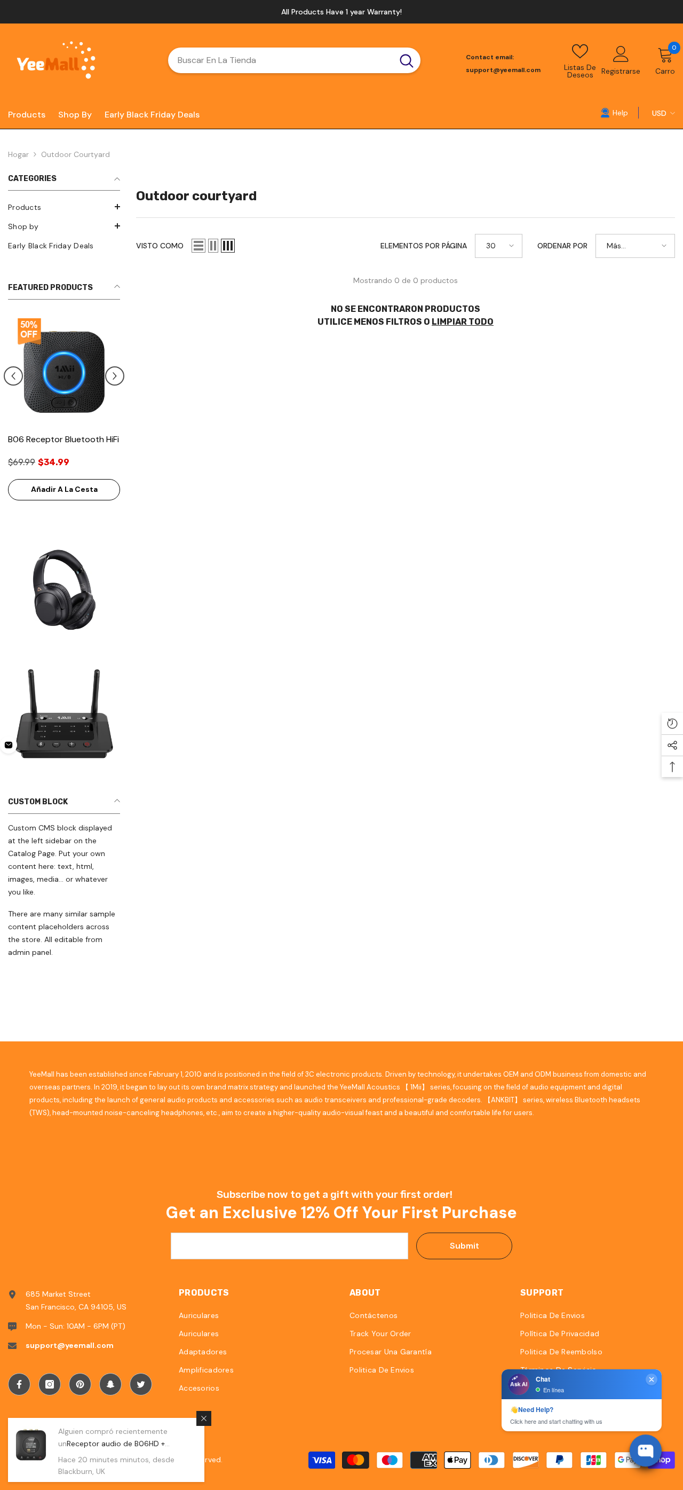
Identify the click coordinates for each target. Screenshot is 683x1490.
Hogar (18, 154)
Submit (464, 1245)
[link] (614, 112)
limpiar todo (463, 322)
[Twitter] (141, 1384)
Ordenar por (562, 245)
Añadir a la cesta (64, 489)
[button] (64, 207)
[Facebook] (19, 1384)
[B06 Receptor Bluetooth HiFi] (64, 372)
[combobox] (280, 60)
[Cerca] (203, 1418)
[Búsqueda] (294, 60)
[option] (341, 11)
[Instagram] (49, 1384)
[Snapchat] (110, 1384)
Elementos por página (423, 245)
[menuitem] (64, 207)
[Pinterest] (80, 1384)
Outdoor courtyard (75, 154)
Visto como (160, 245)
